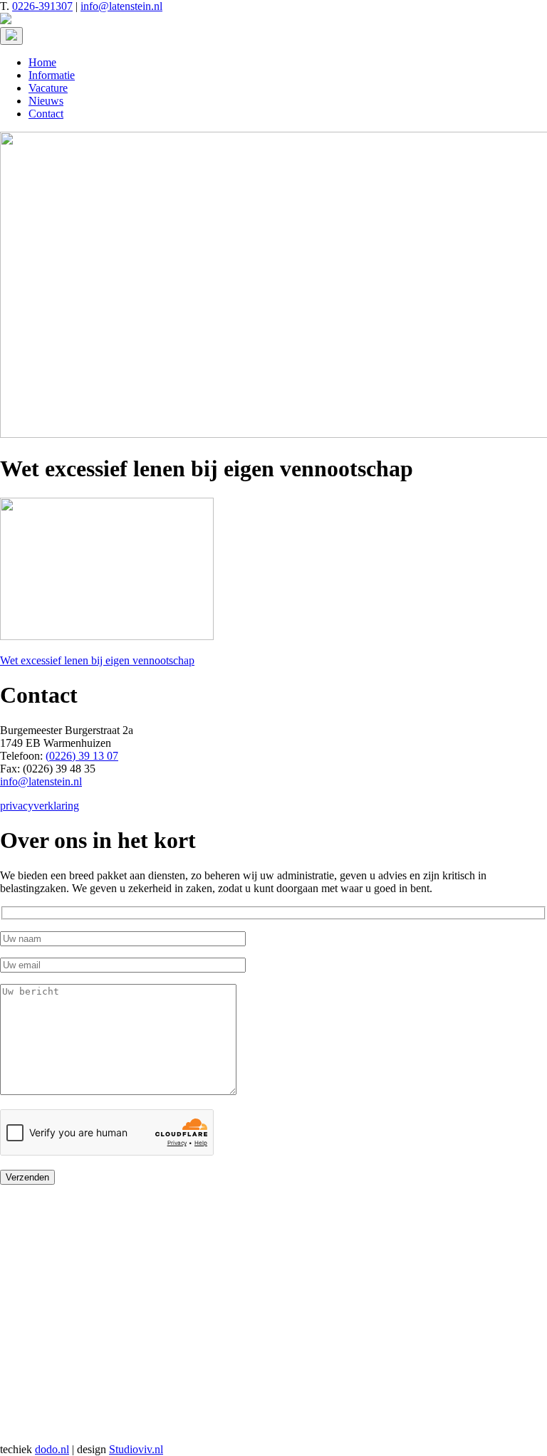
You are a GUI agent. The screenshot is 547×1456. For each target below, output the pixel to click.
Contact (45, 114)
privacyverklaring (39, 806)
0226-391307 (42, 6)
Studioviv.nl (136, 1449)
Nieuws (45, 101)
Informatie (51, 75)
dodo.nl (52, 1449)
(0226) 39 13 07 (82, 756)
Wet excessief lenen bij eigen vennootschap (97, 660)
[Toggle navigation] (11, 36)
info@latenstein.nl (121, 6)
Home (42, 62)
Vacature (48, 88)
